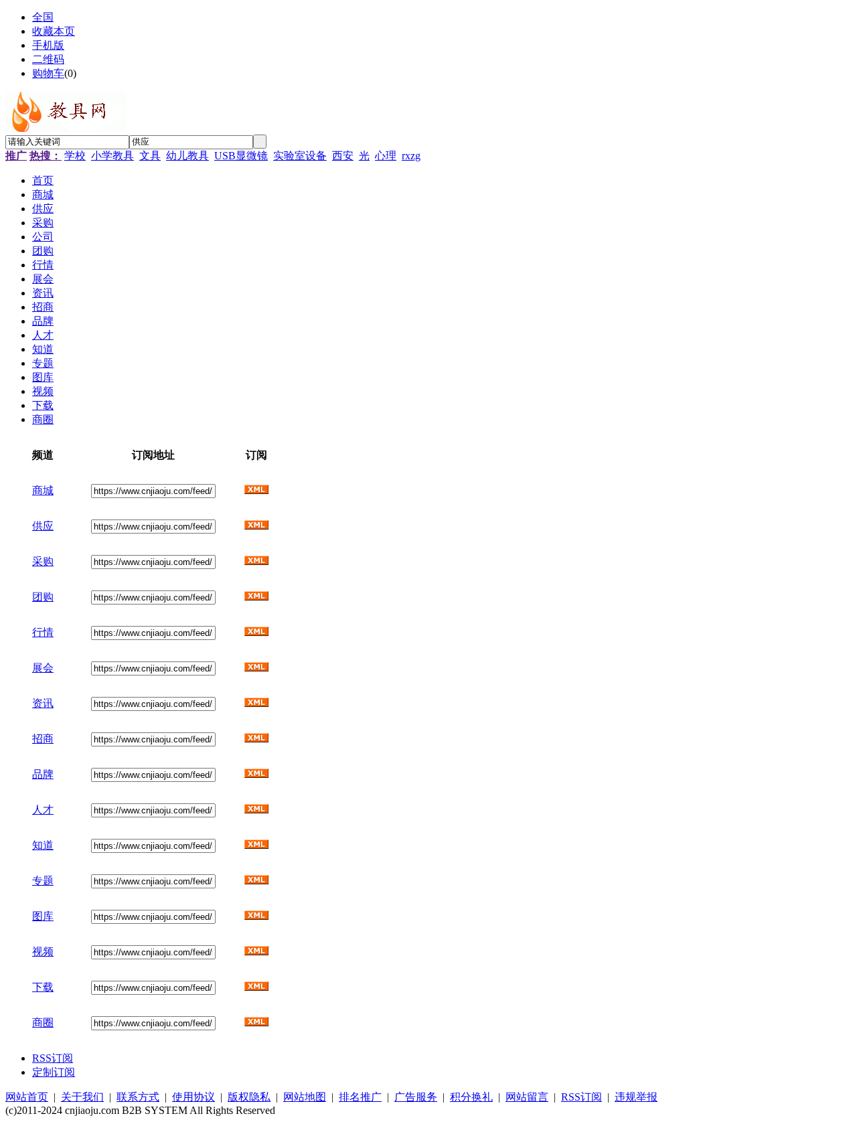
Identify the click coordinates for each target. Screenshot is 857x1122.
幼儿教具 (187, 155)
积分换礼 (471, 1097)
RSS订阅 (52, 1058)
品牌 (43, 774)
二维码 (48, 59)
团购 (43, 597)
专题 (43, 880)
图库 (43, 916)
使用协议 (193, 1097)
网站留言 (526, 1097)
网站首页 (26, 1097)
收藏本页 (53, 31)
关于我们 (82, 1097)
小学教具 (112, 155)
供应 (43, 526)
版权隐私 (249, 1097)
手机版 (48, 45)
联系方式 (137, 1097)
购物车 (48, 73)
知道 (43, 845)
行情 (43, 632)
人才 (43, 809)
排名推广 (360, 1097)
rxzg (411, 155)
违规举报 (636, 1097)
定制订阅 (53, 1072)
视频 (43, 951)
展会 (43, 667)
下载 (43, 987)
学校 (75, 155)
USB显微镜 (241, 155)
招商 (43, 738)
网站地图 (304, 1097)
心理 (385, 155)
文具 (150, 155)
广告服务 (415, 1097)
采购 (43, 561)
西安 (343, 155)
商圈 (43, 1022)
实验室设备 (300, 155)
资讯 (43, 703)
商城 (43, 490)
